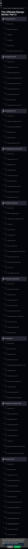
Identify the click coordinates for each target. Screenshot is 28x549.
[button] (1, 1)
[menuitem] (1, 3)
